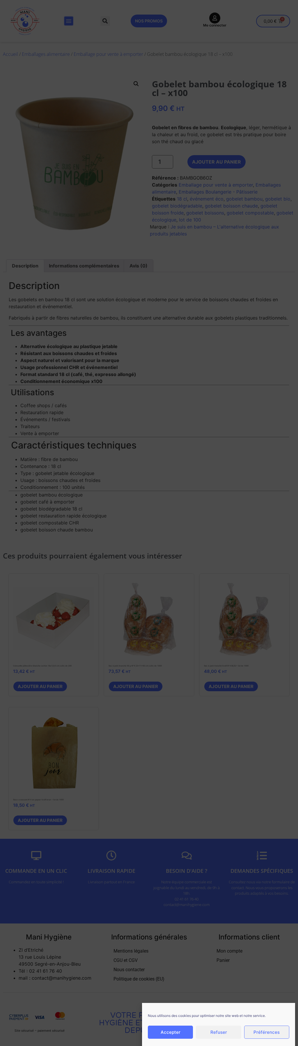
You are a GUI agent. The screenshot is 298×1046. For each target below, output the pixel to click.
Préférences (266, 1032)
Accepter (170, 1032)
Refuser (218, 1032)
